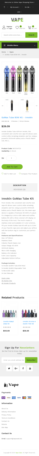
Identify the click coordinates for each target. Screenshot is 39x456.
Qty (3, 158)
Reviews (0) (19, 189)
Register (9, 26)
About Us (5, 408)
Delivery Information (9, 412)
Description (19, 185)
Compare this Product (29, 174)
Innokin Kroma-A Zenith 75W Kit (29, 323)
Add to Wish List (10, 174)
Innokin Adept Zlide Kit (8, 323)
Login (10, 28)
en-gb (27, 7)
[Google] (16, 368)
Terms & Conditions (8, 418)
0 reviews (14, 121)
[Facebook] (23, 368)
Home (4, 52)
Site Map (5, 427)
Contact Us (5, 421)
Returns (4, 424)
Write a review (24, 121)
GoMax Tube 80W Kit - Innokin (16, 54)
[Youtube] (30, 368)
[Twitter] (9, 368)
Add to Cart (12, 167)
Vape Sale (18, 452)
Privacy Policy (6, 415)
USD (19, 12)
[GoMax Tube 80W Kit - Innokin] (12, 105)
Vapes (11, 52)
